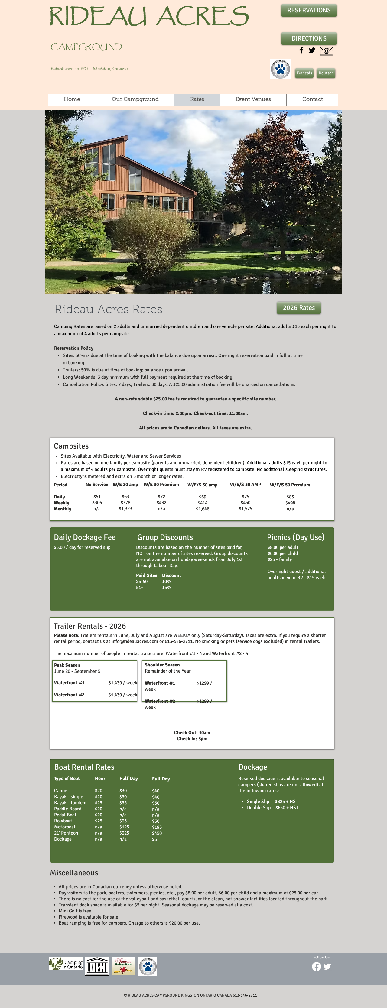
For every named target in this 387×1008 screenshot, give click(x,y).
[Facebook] (316, 966)
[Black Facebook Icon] (301, 50)
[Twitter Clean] (327, 966)
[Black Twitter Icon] (312, 50)
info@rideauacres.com (135, 641)
